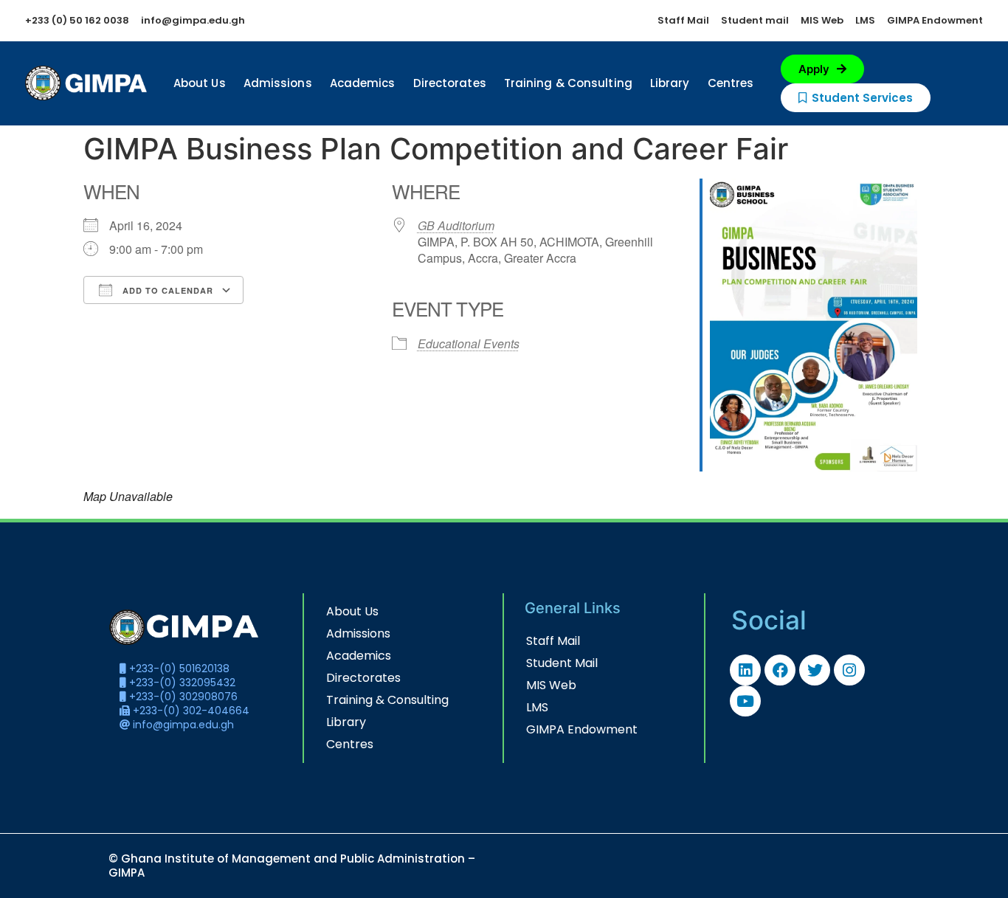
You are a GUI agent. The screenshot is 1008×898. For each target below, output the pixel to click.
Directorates (449, 83)
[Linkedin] (745, 669)
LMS (537, 707)
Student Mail (562, 662)
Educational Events (468, 343)
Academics (363, 83)
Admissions (278, 83)
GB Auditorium (456, 225)
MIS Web (551, 685)
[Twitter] (814, 669)
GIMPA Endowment (582, 729)
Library (670, 83)
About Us (199, 83)
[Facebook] (779, 669)
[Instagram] (849, 669)
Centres (731, 83)
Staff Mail (553, 640)
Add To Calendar (166, 290)
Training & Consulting (568, 83)
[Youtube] (745, 700)
